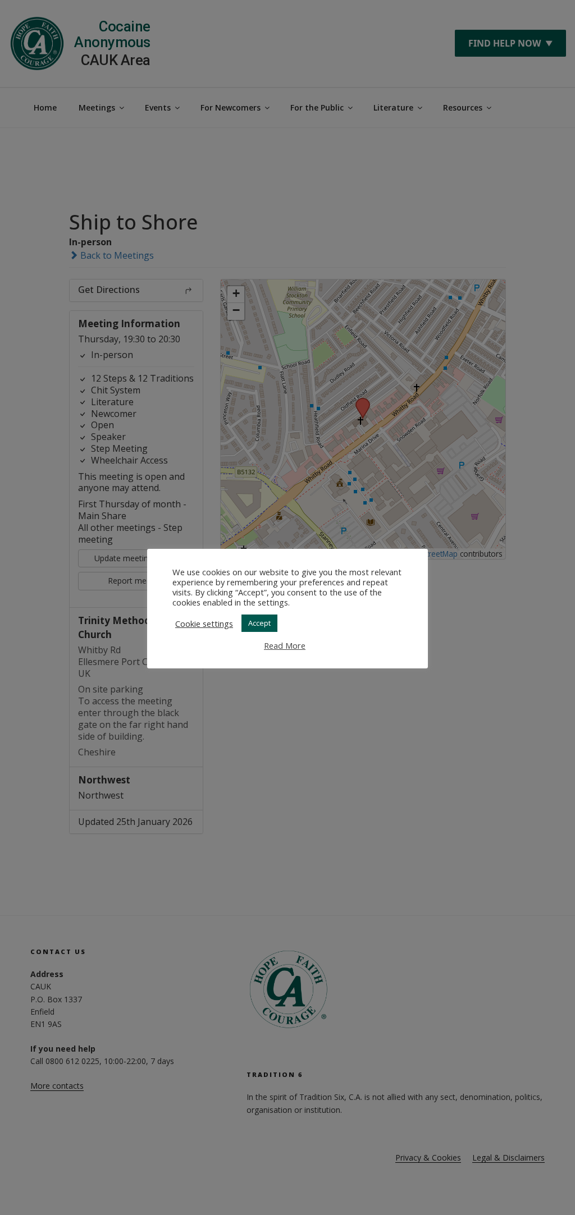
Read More (284, 645)
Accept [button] (259, 623)
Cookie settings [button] (204, 623)
